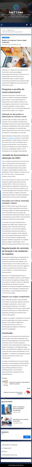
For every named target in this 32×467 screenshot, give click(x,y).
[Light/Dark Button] (27, 25)
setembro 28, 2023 (16, 44)
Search (5, 432)
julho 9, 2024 (17, 412)
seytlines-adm (6, 44)
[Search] (30, 24)
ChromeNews (12, 465)
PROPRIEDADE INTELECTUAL (9, 455)
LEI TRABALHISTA (5, 37)
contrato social (12, 138)
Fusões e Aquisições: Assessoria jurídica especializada (6, 409)
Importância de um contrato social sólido (6, 421)
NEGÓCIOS (4, 451)
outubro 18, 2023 (18, 423)
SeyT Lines (16, 12)
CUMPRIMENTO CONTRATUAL (9, 445)
